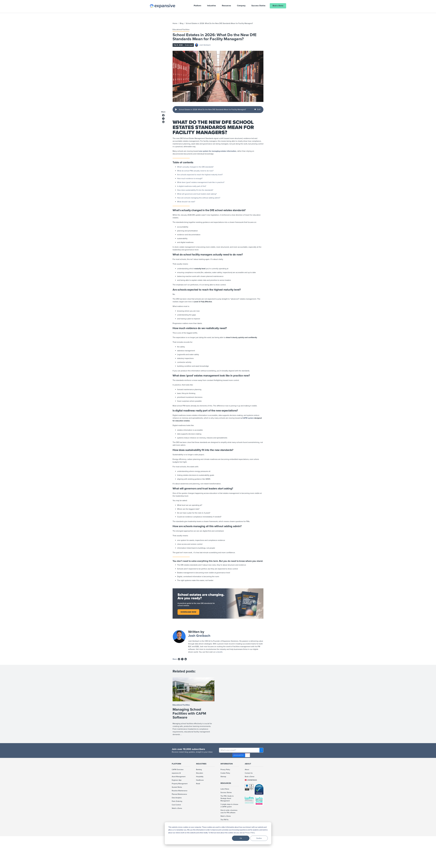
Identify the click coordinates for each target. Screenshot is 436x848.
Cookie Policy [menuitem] (225, 773)
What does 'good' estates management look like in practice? (200, 182)
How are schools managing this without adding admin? (198, 198)
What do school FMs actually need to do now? (195, 171)
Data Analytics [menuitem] (177, 798)
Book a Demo (278, 6)
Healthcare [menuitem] (200, 780)
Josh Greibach (205, 45)
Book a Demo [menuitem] (249, 777)
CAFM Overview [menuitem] (177, 770)
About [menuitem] (248, 764)
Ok (241, 838)
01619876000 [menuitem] (252, 780)
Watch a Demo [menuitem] (177, 808)
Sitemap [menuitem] (223, 777)
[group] (218, 109)
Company (241, 5)
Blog (181, 23)
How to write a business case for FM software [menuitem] (228, 811)
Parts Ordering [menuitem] (177, 801)
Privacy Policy (250, 833)
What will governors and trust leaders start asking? (197, 194)
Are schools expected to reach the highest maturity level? (200, 175)
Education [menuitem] (199, 773)
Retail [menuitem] (198, 784)
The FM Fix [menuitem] (224, 820)
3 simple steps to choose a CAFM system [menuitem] (229, 805)
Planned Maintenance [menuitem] (179, 794)
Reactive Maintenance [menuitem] (179, 791)
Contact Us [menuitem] (249, 773)
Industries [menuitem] (201, 764)
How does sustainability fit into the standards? (195, 190)
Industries (211, 5)
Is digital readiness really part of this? (191, 186)
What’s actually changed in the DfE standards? (195, 167)
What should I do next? (186, 202)
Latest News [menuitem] (224, 789)
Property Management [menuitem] (179, 784)
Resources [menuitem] (225, 783)
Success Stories (258, 5)
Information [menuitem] (226, 764)
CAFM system (248, 418)
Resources (226, 5)
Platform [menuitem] (176, 764)
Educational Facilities (181, 29)
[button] (176, 109)
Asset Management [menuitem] (178, 777)
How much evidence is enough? (189, 178)
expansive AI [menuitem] (176, 773)
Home (175, 23)
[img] (255, 109)
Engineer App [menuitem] (176, 780)
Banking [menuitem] (199, 770)
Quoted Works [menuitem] (177, 787)
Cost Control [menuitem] (176, 805)
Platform (197, 5)
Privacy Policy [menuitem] (225, 770)
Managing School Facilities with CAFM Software (189, 713)
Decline (259, 838)
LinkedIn (219, 652)
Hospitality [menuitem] (199, 777)
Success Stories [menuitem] (226, 792)
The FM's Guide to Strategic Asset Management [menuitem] (227, 798)
